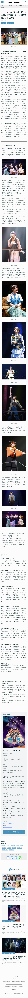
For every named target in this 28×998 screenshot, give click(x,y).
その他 (2, 7)
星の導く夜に (5, 849)
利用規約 (16, 976)
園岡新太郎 (19, 847)
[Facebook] (8, 857)
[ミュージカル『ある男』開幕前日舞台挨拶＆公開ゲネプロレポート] (14, 945)
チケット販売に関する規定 (14, 978)
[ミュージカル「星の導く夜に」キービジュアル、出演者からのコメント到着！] (14, 913)
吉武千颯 (14, 847)
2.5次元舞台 (19, 5)
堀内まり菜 (11, 849)
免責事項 (21, 986)
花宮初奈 (8, 845)
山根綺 (17, 845)
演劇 (2, 5)
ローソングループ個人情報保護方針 (14, 984)
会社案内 (14, 989)
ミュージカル (9, 5)
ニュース (4, 23)
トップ (11, 976)
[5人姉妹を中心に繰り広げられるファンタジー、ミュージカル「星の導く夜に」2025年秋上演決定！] (14, 881)
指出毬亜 (9, 847)
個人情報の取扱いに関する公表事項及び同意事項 (14, 981)
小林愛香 (3, 845)
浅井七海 (4, 847)
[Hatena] (16, 857)
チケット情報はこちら (14, 832)
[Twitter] (12, 857)
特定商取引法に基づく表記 (11, 986)
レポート (5, 953)
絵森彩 (21, 845)
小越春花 (13, 845)
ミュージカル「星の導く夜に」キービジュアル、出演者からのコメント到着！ (14, 927)
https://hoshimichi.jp (8, 823)
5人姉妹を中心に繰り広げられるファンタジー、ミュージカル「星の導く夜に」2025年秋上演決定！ (14, 895)
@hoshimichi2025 (7, 827)
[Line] (20, 857)
